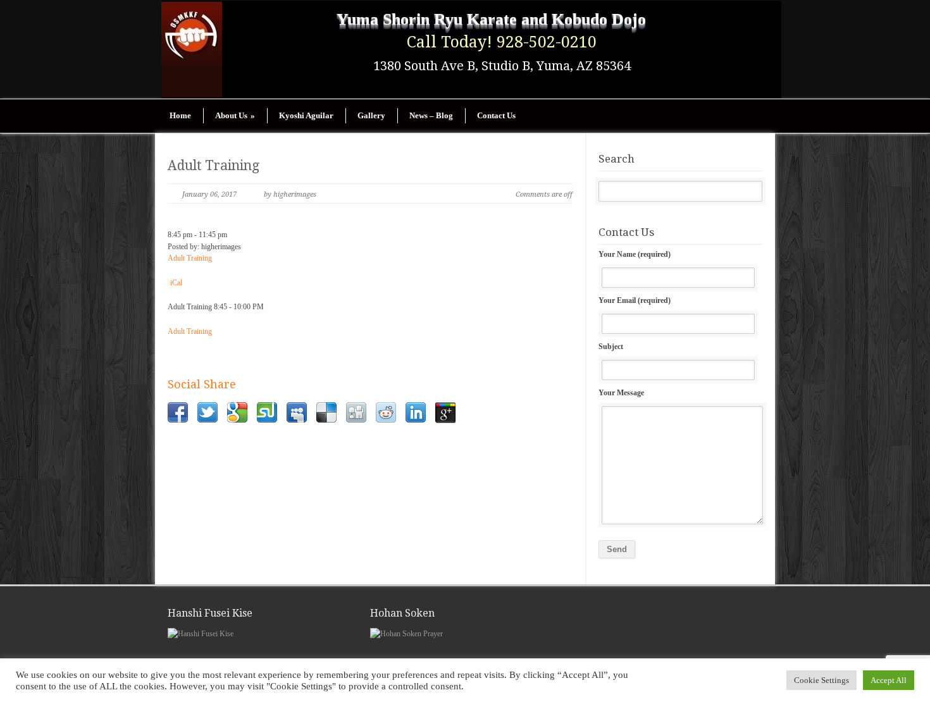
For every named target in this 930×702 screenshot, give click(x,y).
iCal (176, 282)
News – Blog (431, 115)
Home (180, 115)
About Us (235, 115)
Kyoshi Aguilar (306, 115)
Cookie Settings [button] (821, 680)
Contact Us (496, 115)
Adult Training (213, 165)
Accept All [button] (889, 680)
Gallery (371, 115)
